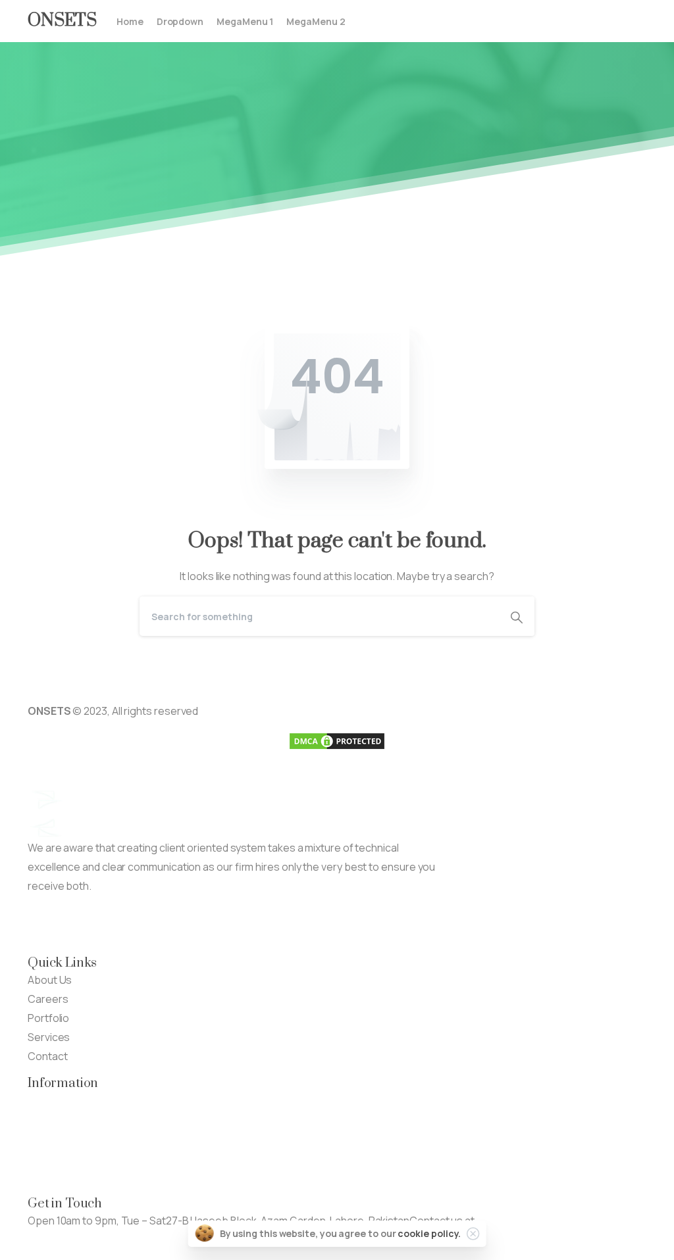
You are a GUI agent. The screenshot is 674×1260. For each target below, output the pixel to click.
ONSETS (62, 21)
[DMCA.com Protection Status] (337, 740)
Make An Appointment (198, 924)
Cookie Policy (60, 1176)
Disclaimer (52, 1157)
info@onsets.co (515, 1220)
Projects (48, 1119)
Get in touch (57, 1239)
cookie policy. (429, 1233)
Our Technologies (71, 1100)
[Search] (516, 616)
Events (44, 1138)
